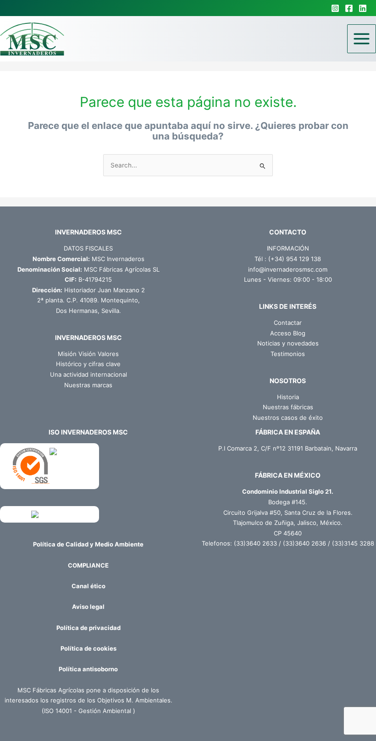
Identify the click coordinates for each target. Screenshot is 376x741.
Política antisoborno (88, 669)
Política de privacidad (88, 627)
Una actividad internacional (88, 374)
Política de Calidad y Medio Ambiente (88, 544)
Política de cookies (88, 648)
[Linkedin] (363, 8)
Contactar (288, 322)
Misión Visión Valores (88, 353)
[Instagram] (335, 8)
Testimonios (288, 353)
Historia (288, 397)
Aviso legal (88, 606)
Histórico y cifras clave (88, 364)
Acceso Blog (287, 333)
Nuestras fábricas (288, 407)
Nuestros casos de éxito (288, 417)
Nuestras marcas (88, 385)
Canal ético (88, 586)
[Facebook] (349, 8)
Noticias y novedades (288, 343)
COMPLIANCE (88, 565)
